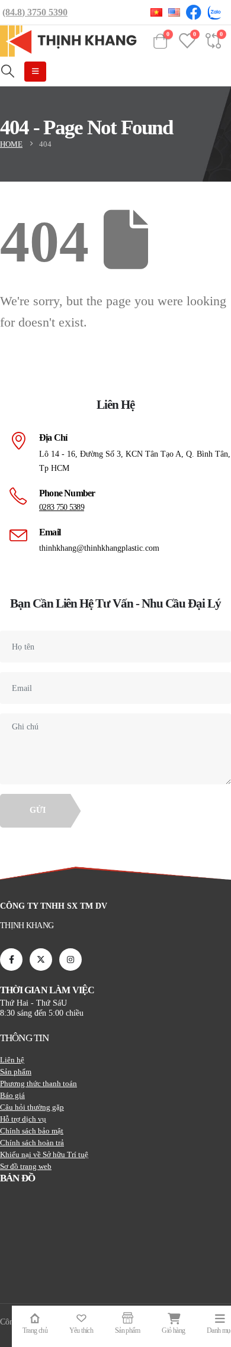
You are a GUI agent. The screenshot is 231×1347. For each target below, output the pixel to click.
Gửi (38, 810)
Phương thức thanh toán (38, 1083)
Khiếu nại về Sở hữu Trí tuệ (44, 1154)
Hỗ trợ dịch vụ (23, 1119)
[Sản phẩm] (127, 1317)
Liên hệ (12, 1059)
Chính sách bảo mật (31, 1130)
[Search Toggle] (8, 71)
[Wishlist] (81, 1317)
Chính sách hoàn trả (32, 1142)
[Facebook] (11, 959)
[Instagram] (70, 959)
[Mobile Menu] (35, 72)
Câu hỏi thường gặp (32, 1107)
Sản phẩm (15, 1071)
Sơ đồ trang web (26, 1166)
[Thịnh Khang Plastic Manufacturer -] (68, 41)
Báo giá (12, 1095)
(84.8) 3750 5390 (35, 12)
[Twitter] (41, 959)
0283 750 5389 (61, 507)
